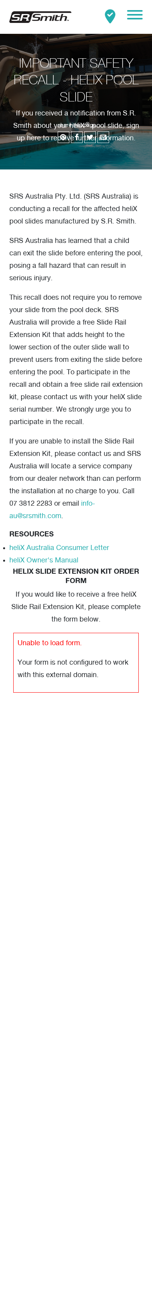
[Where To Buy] (110, 17)
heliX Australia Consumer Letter (59, 548)
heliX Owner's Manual (43, 560)
